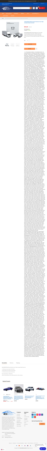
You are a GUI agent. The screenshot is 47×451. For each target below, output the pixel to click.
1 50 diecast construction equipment (34, 68)
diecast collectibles (38, 160)
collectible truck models (38, 120)
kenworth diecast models (30, 251)
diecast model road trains (28, 201)
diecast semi (30, 214)
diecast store (39, 218)
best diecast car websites (35, 94)
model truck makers (36, 296)
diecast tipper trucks (32, 219)
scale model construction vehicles (37, 318)
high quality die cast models (33, 244)
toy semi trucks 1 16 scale (39, 338)
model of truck (35, 291)
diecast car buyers (40, 150)
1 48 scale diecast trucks (34, 67)
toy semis (25, 342)
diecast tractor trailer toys (28, 223)
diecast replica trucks (40, 212)
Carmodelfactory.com (23, 448)
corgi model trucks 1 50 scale (28, 126)
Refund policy (36, 443)
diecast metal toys (42, 189)
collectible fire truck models (28, 116)
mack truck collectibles (33, 262)
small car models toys (36, 326)
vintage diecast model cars (28, 347)
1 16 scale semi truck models (35, 53)
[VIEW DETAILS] (10, 400)
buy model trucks (26, 100)
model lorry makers (30, 291)
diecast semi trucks (42, 214)
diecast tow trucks (38, 219)
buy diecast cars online (41, 99)
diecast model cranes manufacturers (34, 198)
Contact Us (26, 424)
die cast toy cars (30, 146)
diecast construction (31, 161)
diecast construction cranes (38, 161)
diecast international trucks (28, 180)
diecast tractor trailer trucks (37, 223)
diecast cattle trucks (27, 158)
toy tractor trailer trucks (37, 342)
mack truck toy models (40, 264)
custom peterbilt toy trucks (33, 138)
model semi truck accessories (36, 292)
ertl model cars (30, 234)
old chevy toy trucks (39, 301)
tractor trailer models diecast (32, 345)
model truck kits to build (29, 296)
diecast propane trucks (27, 212)
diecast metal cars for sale (29, 187)
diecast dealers (38, 169)
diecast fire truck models (36, 172)
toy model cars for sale (37, 333)
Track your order (26, 416)
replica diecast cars (36, 313)
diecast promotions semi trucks (39, 211)
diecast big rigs (35, 149)
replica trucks (34, 314)
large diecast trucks (40, 255)
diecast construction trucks (28, 167)
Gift (33, 241)
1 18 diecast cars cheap (37, 54)
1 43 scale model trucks (39, 66)
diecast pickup (38, 209)
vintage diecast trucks (27, 349)
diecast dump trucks (38, 170)
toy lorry (38, 332)
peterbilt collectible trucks (39, 305)
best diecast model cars (36, 95)
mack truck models (36, 263)
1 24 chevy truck (37, 57)
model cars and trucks (36, 284)
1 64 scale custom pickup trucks (33, 74)
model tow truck (26, 294)
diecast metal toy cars (27, 189)
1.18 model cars (36, 78)
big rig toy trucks (37, 96)
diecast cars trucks (33, 157)
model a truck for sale (37, 282)
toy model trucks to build (36, 335)
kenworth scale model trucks (37, 252)
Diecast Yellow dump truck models (33, 230)
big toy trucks (38, 97)
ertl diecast (41, 233)
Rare (35, 312)
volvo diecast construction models (36, 349)
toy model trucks (42, 334)
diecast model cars (41, 193)
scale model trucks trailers (28, 323)
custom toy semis (35, 140)
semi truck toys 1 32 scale (28, 326)
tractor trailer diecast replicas (34, 344)
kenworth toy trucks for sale (31, 254)
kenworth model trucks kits (28, 252)
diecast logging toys (34, 183)
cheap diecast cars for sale (37, 105)
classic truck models (35, 110)
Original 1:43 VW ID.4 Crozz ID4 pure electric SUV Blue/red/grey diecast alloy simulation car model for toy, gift (40, 398)
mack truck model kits (30, 263)
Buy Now (29, 48)
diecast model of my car (31, 200)
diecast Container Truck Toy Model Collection (38, 168)
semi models (40, 324)
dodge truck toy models (40, 232)
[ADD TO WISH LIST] (12, 400)
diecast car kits (29, 152)
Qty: (24, 40)
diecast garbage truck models (28, 177)
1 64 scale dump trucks (40, 75)
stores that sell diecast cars (35, 327)
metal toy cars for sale (31, 271)
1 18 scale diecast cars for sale (40, 55)
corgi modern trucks (36, 126)
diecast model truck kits (30, 204)
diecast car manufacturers (36, 152)
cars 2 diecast (32, 100)
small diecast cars (42, 326)
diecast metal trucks (27, 190)
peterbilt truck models (27, 311)
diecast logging (32, 182)
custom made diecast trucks (33, 136)
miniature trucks (34, 280)
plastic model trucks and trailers (29, 312)
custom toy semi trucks (38, 139)
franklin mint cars (27, 239)
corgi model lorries (35, 125)
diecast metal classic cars (37, 187)
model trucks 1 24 (38, 297)
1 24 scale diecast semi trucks (37, 59)
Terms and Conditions (20, 443)
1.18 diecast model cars (30, 78)
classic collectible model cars (37, 108)
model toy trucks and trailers (34, 294)
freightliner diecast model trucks (31, 240)
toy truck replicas (30, 343)
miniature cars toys (38, 276)
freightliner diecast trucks (28, 241)
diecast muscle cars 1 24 (32, 209)
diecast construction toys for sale (39, 166)
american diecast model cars (28, 90)
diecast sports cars (34, 218)
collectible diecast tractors (32, 115)
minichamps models (35, 281)
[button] (8, 394)
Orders (25, 415)
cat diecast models (36, 104)
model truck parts (42, 296)
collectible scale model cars (30, 118)
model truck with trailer (27, 297)
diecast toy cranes (39, 220)
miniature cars (30, 275)
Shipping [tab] (18, 362)
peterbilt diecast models (37, 306)
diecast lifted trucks (40, 181)
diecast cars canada (35, 156)
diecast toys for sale (34, 222)
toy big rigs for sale (33, 328)
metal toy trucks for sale (39, 273)
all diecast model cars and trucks (34, 89)
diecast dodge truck (31, 170)
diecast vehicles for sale (30, 229)
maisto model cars (35, 266)
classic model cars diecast (40, 109)
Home (3, 18)
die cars (34, 142)
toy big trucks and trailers (40, 328)
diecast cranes (26, 169)
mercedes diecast (41, 266)
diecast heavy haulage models (39, 179)
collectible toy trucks (31, 120)
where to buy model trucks (36, 355)
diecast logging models (27, 183)
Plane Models (19, 424)
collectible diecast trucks (40, 115)
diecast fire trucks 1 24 (30, 173)
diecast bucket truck (33, 150)
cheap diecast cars (29, 105)
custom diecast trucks (27, 135)
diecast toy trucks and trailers (39, 221)
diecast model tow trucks (36, 202)
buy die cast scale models (34, 99)
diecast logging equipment (39, 182)
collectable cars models (27, 111)
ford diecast (41, 235)
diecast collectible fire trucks (31, 160)
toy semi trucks (32, 338)
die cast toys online (36, 146)
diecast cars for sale (41, 156)
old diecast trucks (31, 302)
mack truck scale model (33, 264)
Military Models (19, 426)
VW (36, 394)
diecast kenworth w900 (33, 181)
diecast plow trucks (31, 211)
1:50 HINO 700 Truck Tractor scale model (32, 87)
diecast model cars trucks (30, 197)
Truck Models (19, 420)
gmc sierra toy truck (37, 241)
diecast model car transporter (33, 193)
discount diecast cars (35, 231)
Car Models (18, 414)
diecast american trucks (37, 148)
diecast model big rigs (30, 192)
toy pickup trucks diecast (36, 336)
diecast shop (29, 218)
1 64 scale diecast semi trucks (32, 75)
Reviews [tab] (11, 362)
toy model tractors (36, 334)
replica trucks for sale (39, 314)
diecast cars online (27, 157)
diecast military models (34, 190)
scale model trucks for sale (39, 322)
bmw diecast (35, 98)
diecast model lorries (37, 199)
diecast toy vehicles (27, 222)
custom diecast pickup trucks (33, 131)
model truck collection (30, 295)
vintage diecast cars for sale (39, 346)
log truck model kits (36, 260)
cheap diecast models (33, 106)
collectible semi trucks (38, 118)
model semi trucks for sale (40, 293)
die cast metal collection (39, 142)
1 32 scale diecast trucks (30, 65)
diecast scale (31, 213)
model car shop (30, 284)
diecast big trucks (40, 149)
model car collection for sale (37, 283)
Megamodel (28, 29)
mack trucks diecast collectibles (29, 265)
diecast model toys (30, 203)
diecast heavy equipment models (33, 178)
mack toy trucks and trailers (38, 261)
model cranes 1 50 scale (41, 287)
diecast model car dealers (37, 192)
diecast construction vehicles (37, 167)
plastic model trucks (40, 311)
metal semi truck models (37, 270)
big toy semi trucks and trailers (31, 97)
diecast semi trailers (36, 214)
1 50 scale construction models (35, 69)
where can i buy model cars (32, 353)
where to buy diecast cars (30, 354)
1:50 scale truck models (37, 88)
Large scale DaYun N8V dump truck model (35, 256)
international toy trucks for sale (33, 249)
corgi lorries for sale (29, 125)
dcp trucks (34, 141)
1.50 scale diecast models (34, 79)
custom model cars (29, 137)
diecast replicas (26, 213)
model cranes (35, 287)
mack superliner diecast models (29, 261)
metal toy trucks (34, 272)
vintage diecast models (34, 348)
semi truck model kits (36, 325)
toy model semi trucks (30, 334)
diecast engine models (35, 171)
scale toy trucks (40, 323)
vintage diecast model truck (37, 347)
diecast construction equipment (29, 162)
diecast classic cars (32, 159)
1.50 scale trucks (29, 80)
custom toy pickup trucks (30, 139)
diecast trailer (33, 224)
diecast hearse (35, 177)
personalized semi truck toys (31, 305)
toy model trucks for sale (28, 335)
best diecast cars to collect (28, 95)
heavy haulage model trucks (36, 242)
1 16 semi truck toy (30, 54)
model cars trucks (37, 285)
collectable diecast (34, 111)
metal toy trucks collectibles (31, 273)
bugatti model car (27, 99)
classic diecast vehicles (32, 109)
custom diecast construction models (38, 128)
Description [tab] (4, 362)
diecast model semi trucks (36, 201)
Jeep (25, 394)
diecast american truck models (28, 148)
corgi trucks (30, 127)
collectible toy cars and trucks (34, 119)
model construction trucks (40, 286)
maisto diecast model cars (28, 266)
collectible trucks (26, 121)
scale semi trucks (35, 323)
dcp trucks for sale (39, 141)
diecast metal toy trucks (35, 189)
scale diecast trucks (35, 315)
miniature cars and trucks (36, 275)
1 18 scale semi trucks (32, 57)
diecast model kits (31, 199)
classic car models (29, 108)
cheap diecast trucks (40, 106)
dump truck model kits (27, 233)
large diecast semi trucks (33, 255)
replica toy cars (29, 314)
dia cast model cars (30, 142)
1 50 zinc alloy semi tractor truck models (37, 73)
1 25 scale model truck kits (37, 63)
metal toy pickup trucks (38, 271)
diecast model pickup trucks (40, 200)
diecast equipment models (28, 172)
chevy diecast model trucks (34, 107)
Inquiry (25, 422)
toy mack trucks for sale (30, 333)
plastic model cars (34, 311)
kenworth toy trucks (34, 253)
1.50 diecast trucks (27, 79)
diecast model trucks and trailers (39, 204)
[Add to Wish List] (36, 49)
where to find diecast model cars (34, 356)
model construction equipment (31, 286)
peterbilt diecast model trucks (28, 306)
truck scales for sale (40, 345)
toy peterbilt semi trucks (28, 336)
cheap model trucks (27, 107)
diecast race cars (34, 212)
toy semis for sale (30, 342)
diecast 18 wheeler (32, 147)
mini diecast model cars (31, 274)
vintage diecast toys (41, 348)
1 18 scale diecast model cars (28, 56)
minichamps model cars (27, 281)
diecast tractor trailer (40, 222)
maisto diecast (36, 265)
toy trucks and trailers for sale (37, 343)
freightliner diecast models (40, 240)
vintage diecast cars (32, 346)
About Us (10, 443)
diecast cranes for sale (32, 169)
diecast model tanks (29, 202)
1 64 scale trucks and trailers (33, 77)
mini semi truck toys (38, 274)
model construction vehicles (28, 287)
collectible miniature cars (36, 116)
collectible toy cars (27, 119)
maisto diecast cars (42, 265)
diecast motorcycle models (36, 208)
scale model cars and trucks (38, 316)
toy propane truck (41, 337)
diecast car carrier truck (27, 151)
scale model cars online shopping (35, 317)
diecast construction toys (30, 166)
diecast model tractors (36, 203)
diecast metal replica (40, 188)
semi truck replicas (42, 325)
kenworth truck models (39, 254)
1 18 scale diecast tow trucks (37, 56)
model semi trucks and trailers (31, 293)
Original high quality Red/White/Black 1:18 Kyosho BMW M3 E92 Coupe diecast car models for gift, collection (8, 397)
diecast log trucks (27, 182)
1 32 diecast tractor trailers (32, 64)
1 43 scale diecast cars (32, 66)
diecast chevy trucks (34, 158)
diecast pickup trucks (34, 210)
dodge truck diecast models (32, 232)
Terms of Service (30, 443)
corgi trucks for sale (36, 127)
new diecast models (33, 301)
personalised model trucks (34, 304)
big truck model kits (30, 98)
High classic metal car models (32, 243)
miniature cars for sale (31, 276)
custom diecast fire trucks (28, 129)
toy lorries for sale (33, 332)
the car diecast (42, 327)
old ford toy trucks (37, 302)
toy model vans (42, 335)
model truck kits (36, 295)
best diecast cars (41, 94)
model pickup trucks (41, 291)
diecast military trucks (32, 191)
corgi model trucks (41, 125)
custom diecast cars (30, 128)
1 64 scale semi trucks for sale (39, 76)
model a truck (31, 282)
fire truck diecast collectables (34, 235)
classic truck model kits (27, 110)
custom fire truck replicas (35, 135)
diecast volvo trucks (38, 229)
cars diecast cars (36, 100)
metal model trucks (30, 270)
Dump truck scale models (35, 233)
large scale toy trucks (30, 260)
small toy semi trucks (27, 327)
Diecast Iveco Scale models (37, 180)
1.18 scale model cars (42, 78)
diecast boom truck (27, 150)
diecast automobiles (29, 149)
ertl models (34, 234)
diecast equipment (42, 171)
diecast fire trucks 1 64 (37, 173)
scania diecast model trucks (28, 324)
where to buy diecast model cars (39, 354)
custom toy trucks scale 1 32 (28, 141)
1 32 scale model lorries (37, 65)
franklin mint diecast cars (34, 239)
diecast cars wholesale (39, 157)
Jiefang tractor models (32, 250)
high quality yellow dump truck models (34, 245)
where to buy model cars (27, 355)
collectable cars (40, 110)
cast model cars (30, 104)
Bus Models (18, 415)
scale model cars (31, 316)
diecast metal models (33, 188)
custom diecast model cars (36, 129)
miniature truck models (27, 280)
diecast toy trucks (32, 221)
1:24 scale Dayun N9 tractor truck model (30, 85)
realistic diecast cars (30, 313)
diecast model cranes (37, 197)
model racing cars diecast (28, 292)
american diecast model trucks (37, 90)
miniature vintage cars (40, 280)
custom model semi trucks (37, 137)
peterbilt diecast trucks (34, 307)
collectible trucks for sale (33, 121)
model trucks (34, 297)
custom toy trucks (41, 140)
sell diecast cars (35, 324)
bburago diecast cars (27, 94)
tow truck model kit (27, 328)
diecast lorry (40, 183)
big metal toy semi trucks (30, 96)
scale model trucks (32, 322)
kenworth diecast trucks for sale (39, 251)
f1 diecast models (39, 234)
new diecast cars (26, 301)
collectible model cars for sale (32, 117)
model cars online (31, 285)
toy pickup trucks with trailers (33, 337)
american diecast (41, 89)
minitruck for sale (40, 281)
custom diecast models (34, 130)
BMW (4, 394)
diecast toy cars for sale (32, 220)
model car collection (30, 283)
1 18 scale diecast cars (32, 55)
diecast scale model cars (37, 213)
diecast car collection (35, 151)
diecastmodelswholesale (28, 231)
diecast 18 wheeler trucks (39, 147)
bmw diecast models (40, 98)
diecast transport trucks (39, 224)
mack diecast (42, 260)
